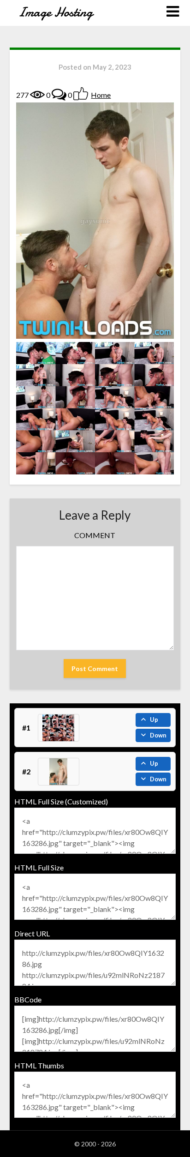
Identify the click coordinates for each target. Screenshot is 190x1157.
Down (158, 735)
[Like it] (80, 93)
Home (101, 94)
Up (154, 719)
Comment (94, 535)
